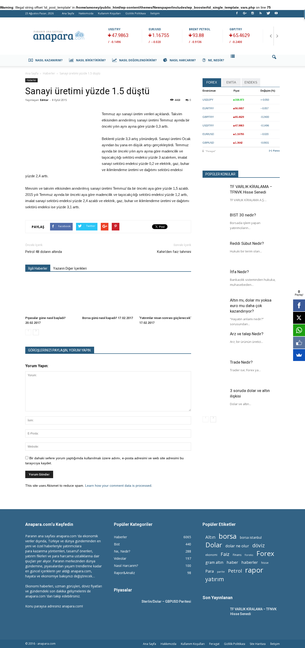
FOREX (211, 82)
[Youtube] (276, 14)
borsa (228, 535)
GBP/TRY (235, 29)
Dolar (213, 544)
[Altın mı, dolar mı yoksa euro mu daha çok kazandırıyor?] (214, 309)
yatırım (214, 579)
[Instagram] (252, 14)
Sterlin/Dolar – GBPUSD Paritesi (166, 601)
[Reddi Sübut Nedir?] (214, 253)
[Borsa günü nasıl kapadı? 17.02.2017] (108, 296)
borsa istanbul (251, 537)
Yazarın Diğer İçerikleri (70, 268)
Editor (44, 100)
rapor (254, 570)
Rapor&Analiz (124, 572)
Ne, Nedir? (216, 60)
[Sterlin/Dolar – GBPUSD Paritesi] (126, 607)
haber (232, 562)
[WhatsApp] (299, 330)
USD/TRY (114, 29)
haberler (249, 562)
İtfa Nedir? (239, 271)
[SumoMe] (299, 355)
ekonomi (211, 555)
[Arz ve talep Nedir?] (214, 343)
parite (221, 571)
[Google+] (244, 14)
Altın (210, 536)
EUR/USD (155, 29)
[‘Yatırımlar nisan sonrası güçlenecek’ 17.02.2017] (165, 296)
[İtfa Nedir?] (214, 281)
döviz (258, 545)
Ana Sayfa (68, 13)
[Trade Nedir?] (214, 371)
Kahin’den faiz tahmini (174, 252)
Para (209, 571)
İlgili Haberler (37, 268)
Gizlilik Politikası (135, 13)
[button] (274, 60)
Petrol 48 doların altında (43, 252)
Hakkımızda (86, 13)
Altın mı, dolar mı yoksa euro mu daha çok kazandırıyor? (250, 306)
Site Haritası (258, 644)
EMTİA (231, 82)
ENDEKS (250, 82)
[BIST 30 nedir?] (214, 224)
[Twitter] (268, 14)
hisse (265, 562)
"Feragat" (210, 151)
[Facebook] (236, 14)
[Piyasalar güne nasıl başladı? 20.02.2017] (51, 296)
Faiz (225, 554)
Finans (237, 555)
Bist (117, 544)
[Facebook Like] (299, 343)
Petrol (235, 570)
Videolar (120, 558)
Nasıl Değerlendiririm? (138, 60)
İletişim (155, 13)
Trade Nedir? (241, 362)
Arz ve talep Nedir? (246, 333)
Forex (276, 150)
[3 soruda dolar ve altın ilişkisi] (214, 400)
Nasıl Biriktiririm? (91, 60)
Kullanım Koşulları (109, 13)
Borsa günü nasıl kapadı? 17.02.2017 (107, 318)
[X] (299, 318)
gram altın (214, 562)
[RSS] (260, 14)
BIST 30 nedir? (243, 215)
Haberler (31, 80)
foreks (249, 555)
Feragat (214, 644)
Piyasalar (123, 590)
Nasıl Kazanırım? (48, 60)
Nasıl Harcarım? (183, 60)
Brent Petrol (199, 29)
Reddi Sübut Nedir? (247, 243)
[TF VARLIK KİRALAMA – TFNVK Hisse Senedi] (214, 196)
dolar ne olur (237, 546)
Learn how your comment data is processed (118, 485)
